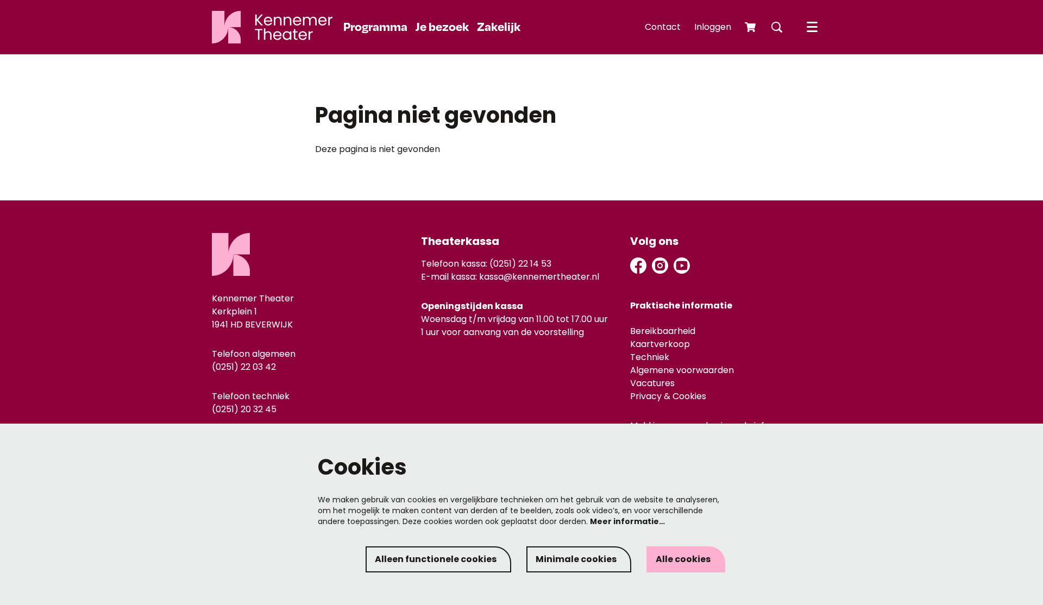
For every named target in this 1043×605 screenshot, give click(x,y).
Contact (663, 27)
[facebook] (638, 265)
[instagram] (660, 265)
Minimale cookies (576, 559)
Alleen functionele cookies (436, 559)
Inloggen (712, 27)
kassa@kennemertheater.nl (539, 276)
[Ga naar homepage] (272, 27)
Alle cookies (683, 559)
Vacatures (652, 383)
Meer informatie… (627, 521)
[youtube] (682, 265)
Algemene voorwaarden (682, 370)
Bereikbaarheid (662, 331)
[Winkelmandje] (751, 27)
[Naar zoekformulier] (777, 27)
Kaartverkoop (660, 344)
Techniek (649, 357)
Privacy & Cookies (668, 396)
